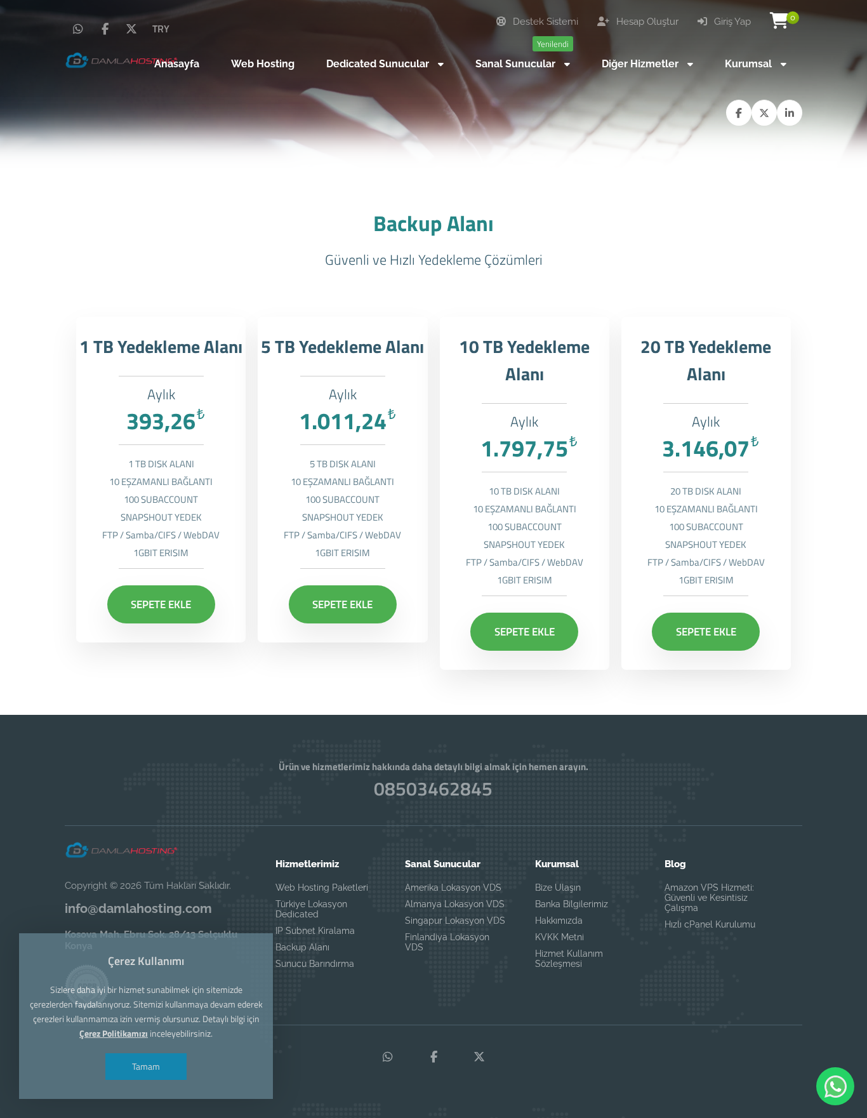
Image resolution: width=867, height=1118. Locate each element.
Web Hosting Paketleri (321, 887)
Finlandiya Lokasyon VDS (447, 942)
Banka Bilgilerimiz (571, 904)
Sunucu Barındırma (314, 964)
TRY (160, 28)
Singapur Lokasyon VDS (455, 920)
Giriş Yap (731, 21)
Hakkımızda (559, 920)
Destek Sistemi (544, 21)
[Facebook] (104, 29)
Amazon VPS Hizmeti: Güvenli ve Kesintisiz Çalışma (709, 897)
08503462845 (433, 788)
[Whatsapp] (78, 29)
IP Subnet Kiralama (315, 931)
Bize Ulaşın (558, 887)
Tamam (146, 1066)
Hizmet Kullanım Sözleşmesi (569, 958)
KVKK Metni (559, 937)
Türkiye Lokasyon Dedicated (311, 909)
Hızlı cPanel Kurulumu (710, 924)
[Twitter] (131, 29)
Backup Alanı (302, 947)
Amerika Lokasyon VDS (453, 887)
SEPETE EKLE (161, 604)
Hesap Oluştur (646, 21)
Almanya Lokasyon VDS (455, 904)
